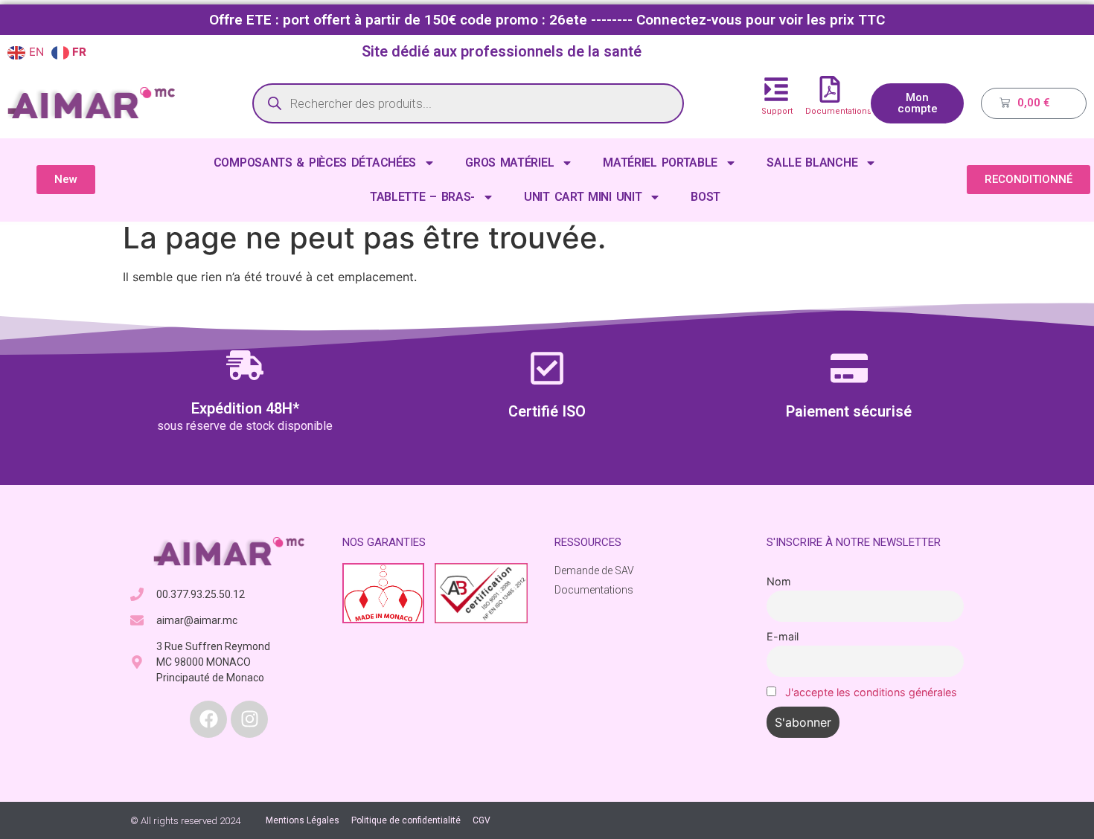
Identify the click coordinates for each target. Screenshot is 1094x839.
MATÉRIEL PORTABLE (660, 162)
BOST (705, 197)
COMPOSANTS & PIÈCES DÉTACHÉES (315, 162)
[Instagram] (249, 719)
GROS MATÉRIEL (509, 162)
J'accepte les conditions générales (871, 692)
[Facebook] (208, 719)
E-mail (783, 636)
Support (777, 111)
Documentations (838, 111)
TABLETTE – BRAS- (422, 197)
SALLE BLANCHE (812, 162)
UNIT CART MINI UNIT (583, 197)
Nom (779, 581)
